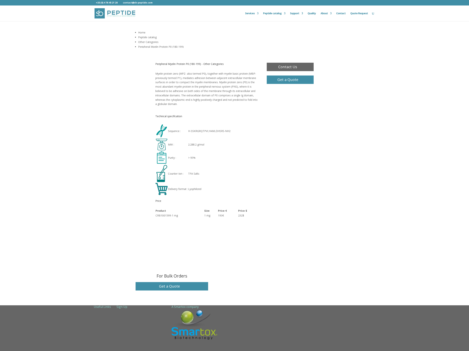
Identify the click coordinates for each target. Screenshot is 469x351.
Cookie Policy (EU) (104, 337)
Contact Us (287, 66)
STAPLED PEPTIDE (105, 348)
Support (294, 13)
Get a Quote (287, 79)
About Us (99, 312)
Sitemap (99, 332)
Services (250, 13)
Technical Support (104, 322)
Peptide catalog (272, 13)
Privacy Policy (102, 342)
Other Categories (148, 42)
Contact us (100, 327)
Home (141, 32)
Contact (341, 13)
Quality (312, 13)
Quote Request (359, 13)
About (324, 13)
